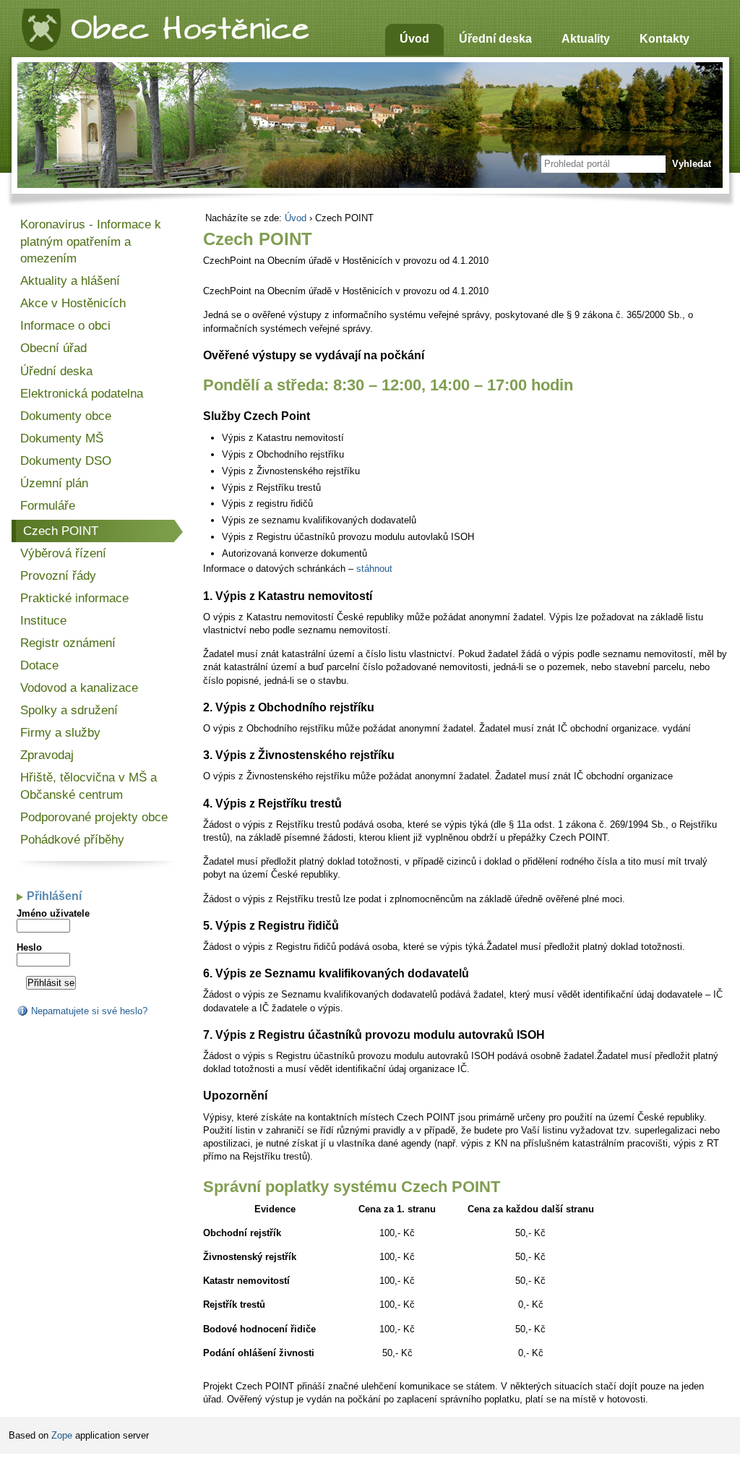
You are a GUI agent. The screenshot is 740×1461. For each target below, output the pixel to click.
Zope (61, 1435)
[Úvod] (165, 26)
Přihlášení (54, 896)
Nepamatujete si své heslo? (87, 1011)
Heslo (29, 947)
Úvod (295, 218)
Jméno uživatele (53, 913)
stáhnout (374, 568)
